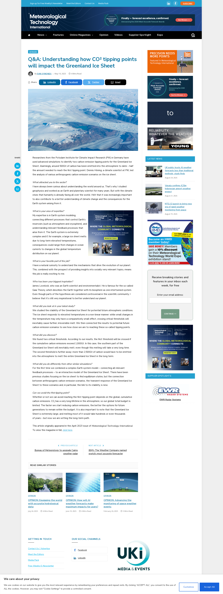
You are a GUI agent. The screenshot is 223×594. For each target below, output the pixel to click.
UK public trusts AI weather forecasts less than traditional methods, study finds (179, 170)
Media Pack (103, 3)
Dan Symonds (44, 73)
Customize (188, 587)
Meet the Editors (73, 3)
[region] (111, 584)
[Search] (193, 35)
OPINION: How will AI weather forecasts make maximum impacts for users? (82, 504)
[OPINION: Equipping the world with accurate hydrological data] (45, 482)
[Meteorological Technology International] (47, 20)
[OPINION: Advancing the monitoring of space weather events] (121, 482)
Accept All (209, 587)
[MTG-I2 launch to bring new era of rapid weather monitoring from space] (153, 208)
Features (58, 35)
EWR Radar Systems (170, 399)
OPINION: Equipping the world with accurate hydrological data (45, 504)
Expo (160, 35)
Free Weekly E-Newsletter (41, 565)
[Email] (17, 189)
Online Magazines (80, 35)
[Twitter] (17, 181)
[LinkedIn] (17, 166)
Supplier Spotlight (140, 35)
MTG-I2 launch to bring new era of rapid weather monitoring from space (178, 206)
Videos (118, 35)
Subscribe (187, 3)
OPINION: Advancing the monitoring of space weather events (120, 504)
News (40, 35)
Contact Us (89, 3)
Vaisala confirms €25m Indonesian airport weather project (178, 188)
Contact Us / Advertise (39, 548)
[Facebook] (17, 173)
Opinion (103, 35)
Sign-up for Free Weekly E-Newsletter (46, 3)
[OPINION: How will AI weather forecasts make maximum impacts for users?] (83, 482)
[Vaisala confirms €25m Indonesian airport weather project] (153, 189)
